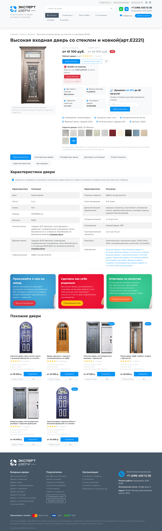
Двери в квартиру (18, 479)
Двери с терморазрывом (21, 485)
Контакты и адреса (91, 485)
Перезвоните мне (72, 303)
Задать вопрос (71, 61)
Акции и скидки (53, 479)
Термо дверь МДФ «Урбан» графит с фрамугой (135, 357)
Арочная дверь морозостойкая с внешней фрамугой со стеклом (61, 422)
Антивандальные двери (126, 263)
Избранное (127, 16)
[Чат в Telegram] (127, 9)
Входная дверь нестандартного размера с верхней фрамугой (24, 422)
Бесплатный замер (121, 2)
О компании (101, 15)
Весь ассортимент (18, 476)
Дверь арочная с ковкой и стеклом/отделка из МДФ (58, 357)
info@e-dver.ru (105, 2)
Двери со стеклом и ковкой (23, 498)
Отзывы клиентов (90, 482)
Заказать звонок (143, 16)
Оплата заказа (52, 488)
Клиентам (67, 15)
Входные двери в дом (116, 249)
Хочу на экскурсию (24, 303)
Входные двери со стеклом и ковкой (131, 252)
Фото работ (84, 15)
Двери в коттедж (18, 495)
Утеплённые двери (139, 257)
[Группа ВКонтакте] (146, 2)
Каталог (53, 15)
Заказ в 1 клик (17, 379)
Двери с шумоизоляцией (22, 501)
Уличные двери (17, 504)
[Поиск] (111, 8)
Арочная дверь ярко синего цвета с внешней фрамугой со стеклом (25, 357)
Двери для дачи (17, 491)
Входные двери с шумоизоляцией (122, 255)
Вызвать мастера (56, 501)
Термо (111, 324)
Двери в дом (16, 482)
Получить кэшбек (72, 81)
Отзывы (50, 20)
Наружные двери (121, 257)
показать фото (56, 234)
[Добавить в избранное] (106, 61)
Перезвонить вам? (56, 496)
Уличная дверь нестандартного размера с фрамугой (98, 357)
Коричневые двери (123, 265)
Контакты (64, 20)
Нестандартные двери (116, 260)
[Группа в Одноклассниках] (150, 2)
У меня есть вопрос (121, 299)
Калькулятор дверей (56, 485)
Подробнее (32, 374)
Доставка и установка (56, 476)
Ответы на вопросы (55, 491)
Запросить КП (137, 2)
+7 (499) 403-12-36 (141, 7)
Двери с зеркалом (18, 488)
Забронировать (120, 109)
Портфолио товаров (91, 476)
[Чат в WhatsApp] (121, 9)
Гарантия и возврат (55, 482)
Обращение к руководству (95, 489)
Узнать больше (72, 76)
